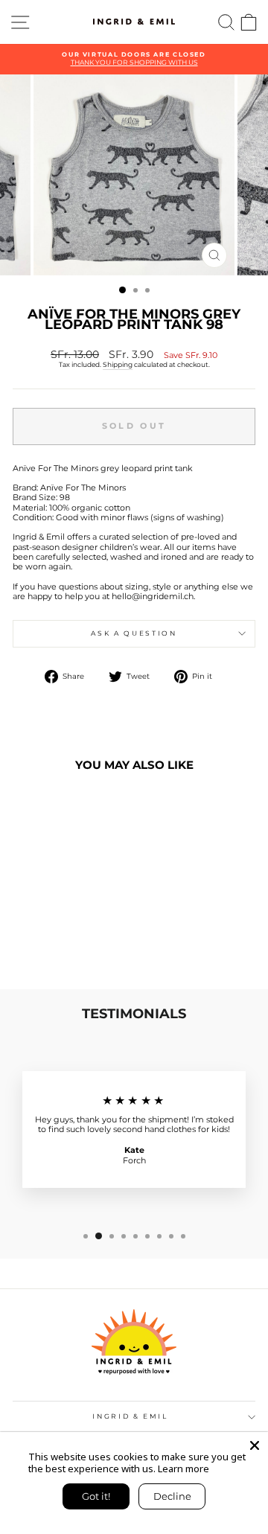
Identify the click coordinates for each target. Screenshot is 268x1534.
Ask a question (133, 633)
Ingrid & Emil (130, 1416)
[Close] (254, 1445)
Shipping (118, 364)
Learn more (183, 1468)
